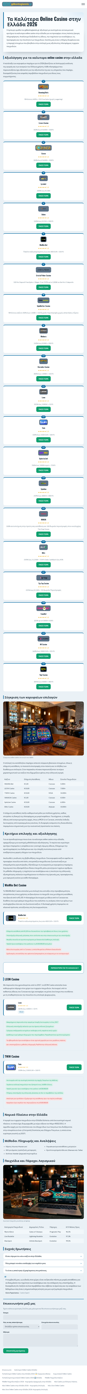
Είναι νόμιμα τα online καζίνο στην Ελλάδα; (23, 1256)
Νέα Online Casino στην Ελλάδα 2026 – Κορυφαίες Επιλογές (23, 1385)
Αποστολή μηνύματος (15, 1351)
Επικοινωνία (6, 1370)
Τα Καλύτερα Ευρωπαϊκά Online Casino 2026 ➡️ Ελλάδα (22, 1378)
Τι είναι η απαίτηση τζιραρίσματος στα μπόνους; (26, 1270)
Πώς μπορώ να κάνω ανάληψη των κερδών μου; (25, 1263)
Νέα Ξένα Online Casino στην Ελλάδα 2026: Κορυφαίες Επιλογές (25, 1389)
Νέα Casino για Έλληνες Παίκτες (65, 1382)
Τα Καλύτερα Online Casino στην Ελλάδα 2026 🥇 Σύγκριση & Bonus (26, 1374)
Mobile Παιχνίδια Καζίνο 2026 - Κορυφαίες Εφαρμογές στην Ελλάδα (26, 1382)
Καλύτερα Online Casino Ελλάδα (25, 1370)
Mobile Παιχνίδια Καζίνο (54, 1378)
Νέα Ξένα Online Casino (56, 1385)
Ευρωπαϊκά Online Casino (62, 1374)
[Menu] (83, 4)
